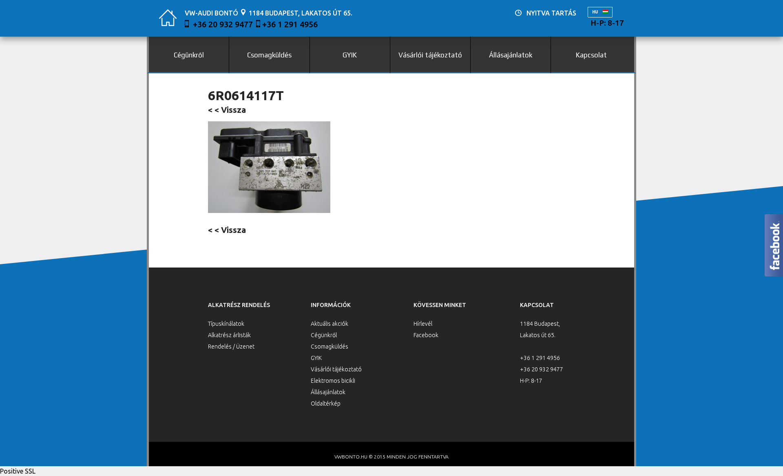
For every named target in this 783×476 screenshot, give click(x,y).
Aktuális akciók (329, 323)
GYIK (350, 55)
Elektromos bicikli (333, 380)
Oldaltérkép (326, 403)
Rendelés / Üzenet (231, 346)
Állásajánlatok (510, 55)
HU (595, 12)
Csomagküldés (269, 55)
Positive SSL (17, 471)
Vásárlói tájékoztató (430, 55)
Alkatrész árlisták (229, 335)
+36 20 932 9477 (223, 24)
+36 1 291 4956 (290, 24)
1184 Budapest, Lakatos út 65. (300, 13)
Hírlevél (423, 323)
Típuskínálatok (226, 323)
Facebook (426, 335)
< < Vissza (227, 109)
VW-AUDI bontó (211, 13)
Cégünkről (189, 55)
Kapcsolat (591, 55)
